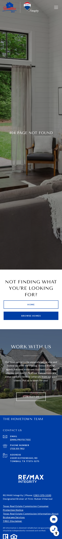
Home (31, 304)
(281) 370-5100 (42, 495)
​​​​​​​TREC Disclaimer (12, 521)
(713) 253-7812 (17, 448)
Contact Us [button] (31, 396)
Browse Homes (31, 316)
